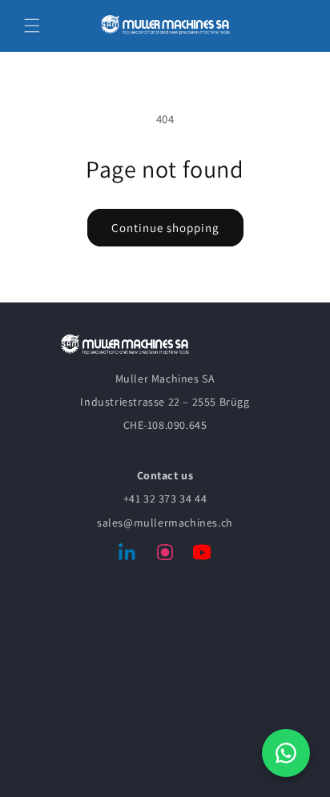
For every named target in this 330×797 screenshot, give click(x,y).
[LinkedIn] (128, 555)
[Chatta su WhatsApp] (286, 753)
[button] (32, 25)
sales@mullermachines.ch (165, 522)
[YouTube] (201, 555)
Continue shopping (165, 227)
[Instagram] (165, 555)
